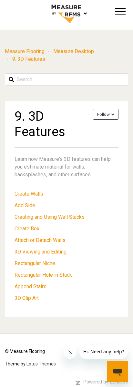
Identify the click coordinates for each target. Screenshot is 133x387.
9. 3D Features (28, 59)
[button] (120, 11)
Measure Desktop (73, 51)
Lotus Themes (41, 363)
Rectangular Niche (35, 263)
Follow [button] (103, 114)
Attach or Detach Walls (40, 240)
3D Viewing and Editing (40, 252)
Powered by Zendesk (105, 381)
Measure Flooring (25, 51)
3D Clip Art (27, 298)
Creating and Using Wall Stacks (50, 217)
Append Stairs (30, 286)
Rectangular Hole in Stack (43, 275)
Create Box (27, 229)
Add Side (25, 205)
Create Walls (29, 194)
